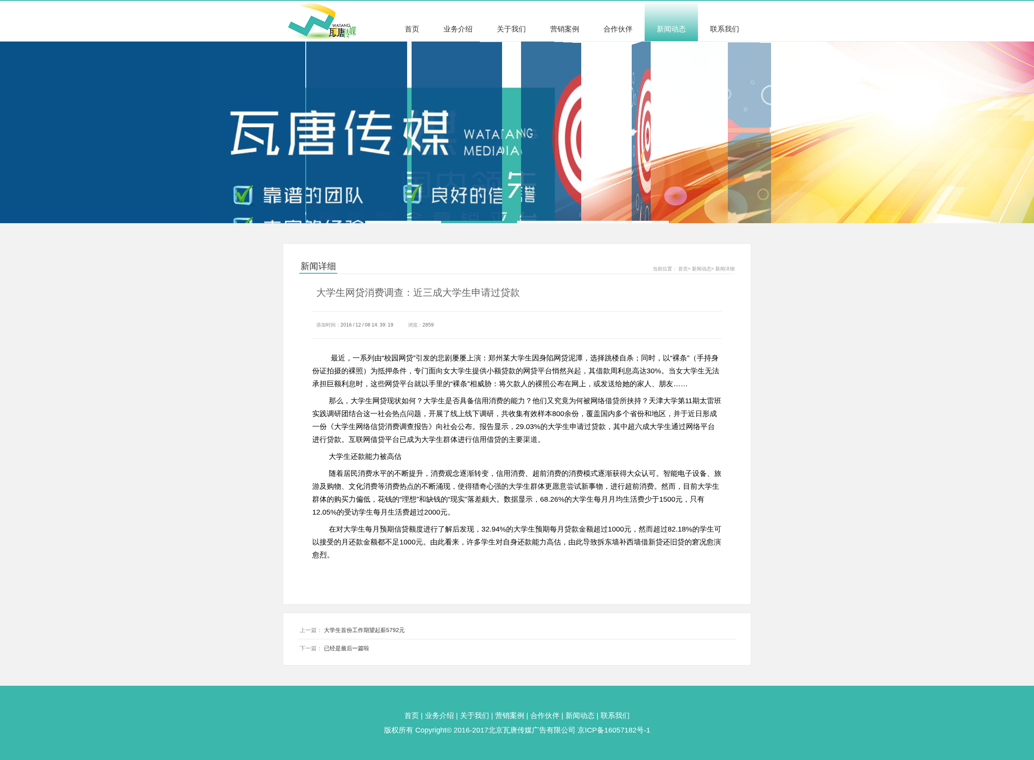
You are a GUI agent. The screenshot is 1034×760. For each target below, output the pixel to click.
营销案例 (564, 29)
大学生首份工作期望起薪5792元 (364, 630)
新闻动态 (671, 29)
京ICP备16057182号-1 (614, 730)
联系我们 (724, 29)
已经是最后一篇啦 (346, 648)
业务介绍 (458, 29)
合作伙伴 (618, 29)
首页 (412, 29)
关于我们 (511, 29)
